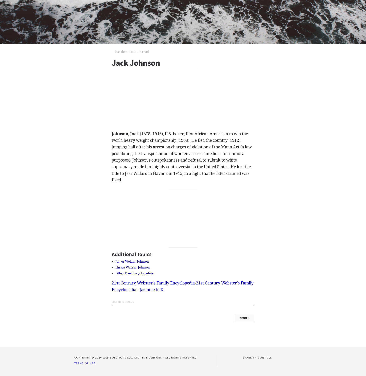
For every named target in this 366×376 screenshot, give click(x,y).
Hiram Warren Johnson (133, 267)
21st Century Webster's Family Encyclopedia (153, 283)
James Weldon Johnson (132, 261)
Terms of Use (84, 363)
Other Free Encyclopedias (134, 273)
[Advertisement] (183, 99)
